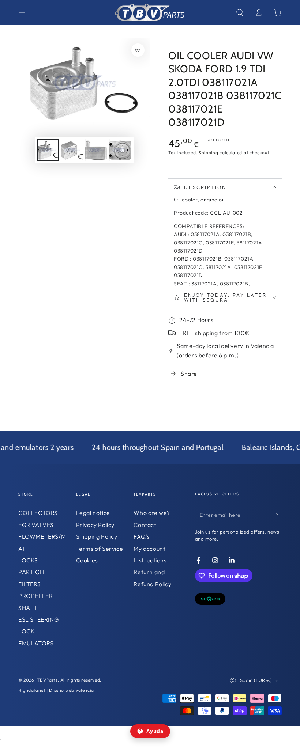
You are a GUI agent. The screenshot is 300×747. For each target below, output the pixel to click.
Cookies (87, 560)
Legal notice (93, 512)
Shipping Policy (96, 536)
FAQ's (142, 536)
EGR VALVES (36, 524)
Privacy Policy (95, 524)
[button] (239, 12)
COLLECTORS (38, 512)
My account (149, 548)
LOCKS (28, 560)
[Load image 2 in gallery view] (72, 150)
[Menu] (22, 12)
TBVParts (47, 680)
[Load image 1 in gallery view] (48, 150)
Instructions (150, 560)
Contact (145, 524)
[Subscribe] (277, 515)
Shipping (208, 152)
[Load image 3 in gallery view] (96, 150)
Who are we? (152, 512)
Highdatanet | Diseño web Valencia (56, 690)
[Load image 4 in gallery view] (120, 150)
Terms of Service (99, 548)
